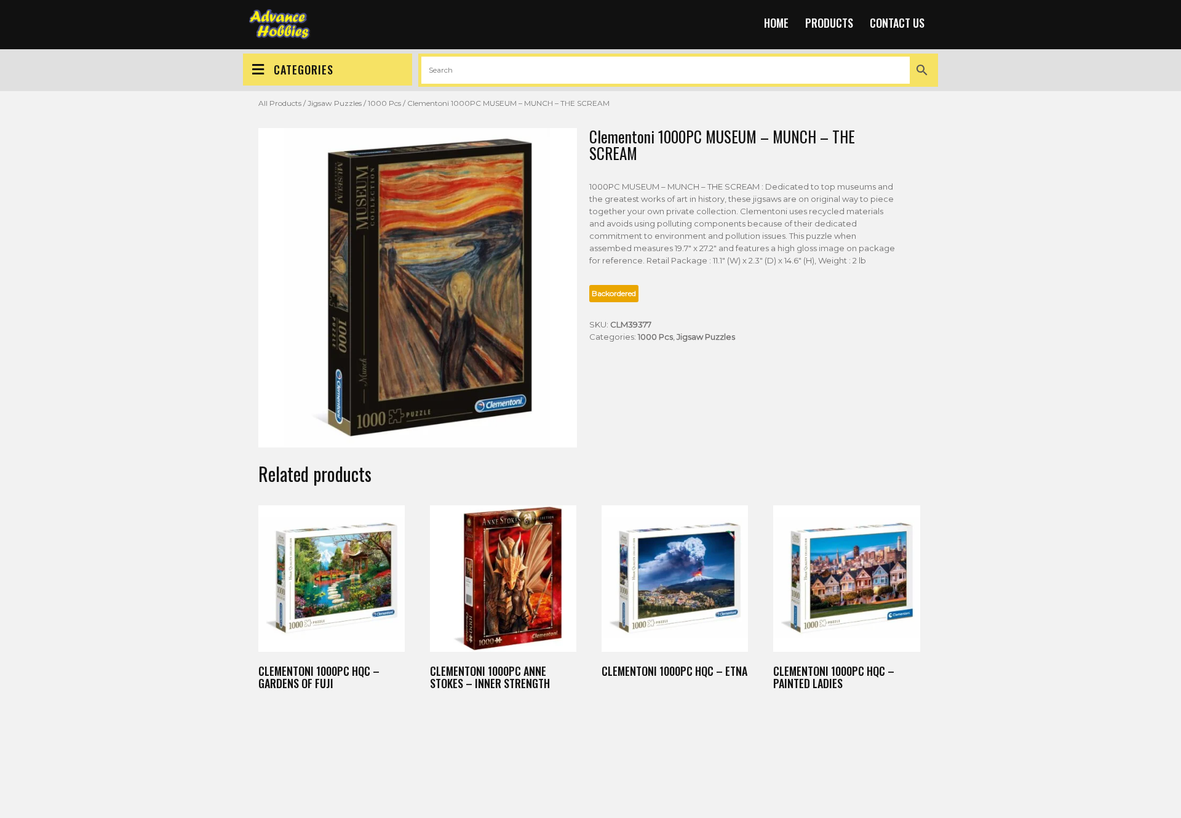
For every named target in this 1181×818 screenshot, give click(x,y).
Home (776, 23)
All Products (279, 103)
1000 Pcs (384, 103)
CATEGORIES (303, 70)
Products (829, 23)
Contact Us (897, 23)
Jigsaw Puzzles (335, 103)
